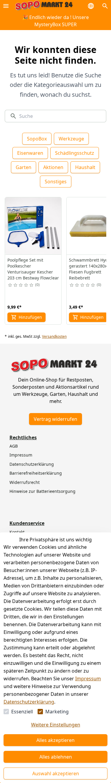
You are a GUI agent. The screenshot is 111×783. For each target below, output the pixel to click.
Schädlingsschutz (74, 153)
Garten (23, 167)
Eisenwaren (30, 153)
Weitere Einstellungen (55, 724)
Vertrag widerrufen (55, 419)
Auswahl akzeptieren (55, 773)
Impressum (88, 678)
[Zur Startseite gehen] (43, 5)
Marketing (57, 711)
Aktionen (53, 167)
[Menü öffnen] (6, 6)
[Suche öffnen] (105, 6)
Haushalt (85, 167)
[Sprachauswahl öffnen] (91, 6)
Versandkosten (54, 336)
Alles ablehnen (55, 757)
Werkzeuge (71, 138)
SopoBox (37, 138)
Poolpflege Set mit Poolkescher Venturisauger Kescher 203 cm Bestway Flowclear (33, 269)
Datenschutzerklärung (29, 701)
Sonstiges (56, 181)
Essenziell (22, 711)
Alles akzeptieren (55, 740)
